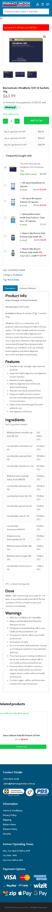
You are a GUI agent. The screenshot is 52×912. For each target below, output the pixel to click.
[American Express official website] (40, 878)
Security (7, 833)
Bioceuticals (13, 279)
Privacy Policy (9, 815)
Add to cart (36, 120)
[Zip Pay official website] (9, 894)
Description (10, 288)
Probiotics (18, 274)
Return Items (9, 824)
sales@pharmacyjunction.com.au (19, 783)
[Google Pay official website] (40, 894)
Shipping (7, 819)
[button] (44, 36)
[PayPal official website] (9, 886)
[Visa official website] (9, 877)
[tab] (10, 288)
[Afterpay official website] (25, 886)
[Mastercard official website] (25, 878)
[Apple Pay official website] (25, 894)
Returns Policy (10, 829)
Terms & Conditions (12, 810)
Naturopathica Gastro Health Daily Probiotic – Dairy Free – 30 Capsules (32, 217)
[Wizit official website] (40, 886)
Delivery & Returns (28, 288)
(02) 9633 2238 (11, 779)
